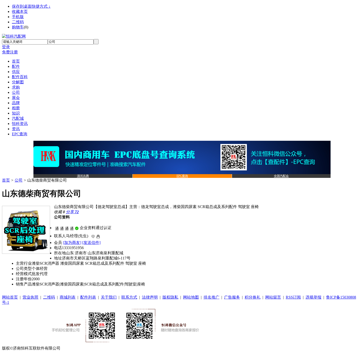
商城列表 (68, 297)
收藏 (59, 212)
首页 (6, 180)
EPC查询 (182, 176)
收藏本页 (20, 11)
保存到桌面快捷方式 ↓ (31, 6)
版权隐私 (170, 297)
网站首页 (10, 297)
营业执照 (30, 297)
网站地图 (191, 297)
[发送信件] (91, 242)
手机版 (18, 17)
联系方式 (129, 297)
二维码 (18, 22)
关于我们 (109, 297)
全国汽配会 (281, 176)
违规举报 (313, 297)
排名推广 (211, 297)
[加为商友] (72, 242)
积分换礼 (252, 297)
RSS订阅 (293, 297)
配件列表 (88, 297)
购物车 (18, 27)
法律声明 (150, 297)
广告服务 (232, 297)
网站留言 (273, 297)
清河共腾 (83, 176)
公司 (19, 180)
